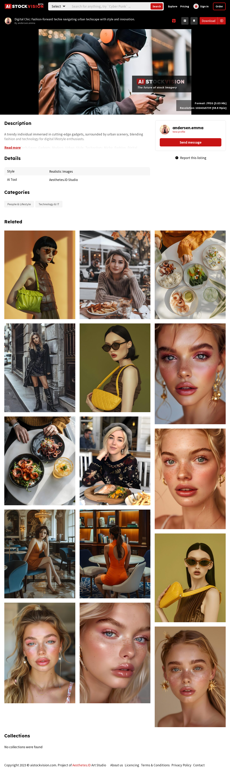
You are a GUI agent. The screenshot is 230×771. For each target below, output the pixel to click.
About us (116, 765)
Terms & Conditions (155, 765)
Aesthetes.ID (81, 765)
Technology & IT (48, 204)
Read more (12, 147)
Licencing (132, 765)
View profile (178, 131)
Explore (172, 6)
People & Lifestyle (19, 204)
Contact (199, 765)
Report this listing (190, 157)
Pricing (184, 6)
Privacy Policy (181, 765)
